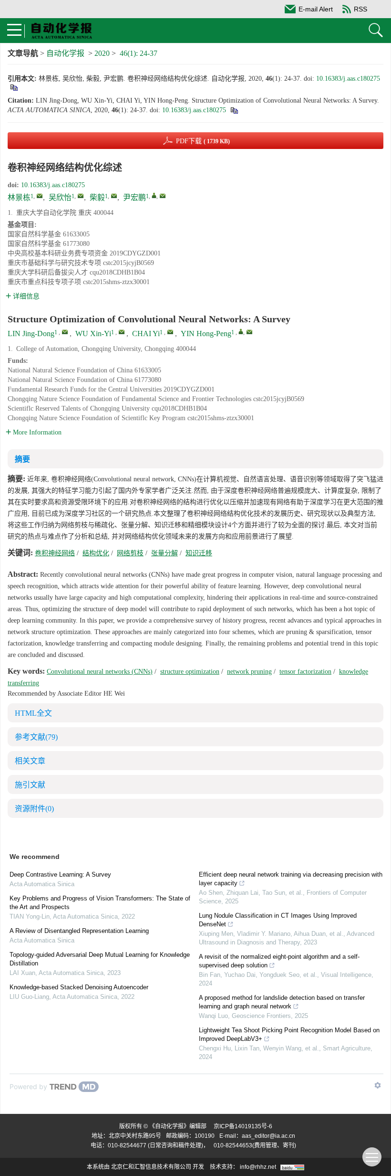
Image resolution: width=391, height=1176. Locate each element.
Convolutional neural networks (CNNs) (100, 671)
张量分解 (164, 553)
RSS (360, 9)
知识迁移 (198, 553)
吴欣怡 (60, 197)
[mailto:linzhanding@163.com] (39, 195)
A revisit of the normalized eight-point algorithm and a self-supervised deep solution (279, 961)
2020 (102, 53)
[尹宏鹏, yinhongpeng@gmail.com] (154, 195)
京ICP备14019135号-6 (243, 1126)
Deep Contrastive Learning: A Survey (60, 874)
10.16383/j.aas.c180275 (348, 78)
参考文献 (36, 737)
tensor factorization (305, 671)
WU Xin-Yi (93, 333)
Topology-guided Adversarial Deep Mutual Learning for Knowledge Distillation (100, 959)
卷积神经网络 (55, 553)
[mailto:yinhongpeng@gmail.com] (162, 195)
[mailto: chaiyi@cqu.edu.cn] (170, 331)
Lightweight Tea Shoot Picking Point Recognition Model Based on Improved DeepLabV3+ (289, 1034)
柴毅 (97, 197)
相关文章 (30, 761)
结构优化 (95, 553)
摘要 (22, 459)
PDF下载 (203, 141)
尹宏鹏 (134, 197)
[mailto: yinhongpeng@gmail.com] (249, 331)
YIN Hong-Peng (206, 333)
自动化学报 (65, 53)
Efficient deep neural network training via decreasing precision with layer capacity (290, 879)
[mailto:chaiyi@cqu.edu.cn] (114, 195)
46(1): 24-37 (138, 53)
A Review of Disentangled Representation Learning (79, 930)
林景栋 (19, 197)
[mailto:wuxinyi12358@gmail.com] (80, 195)
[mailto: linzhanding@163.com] (65, 331)
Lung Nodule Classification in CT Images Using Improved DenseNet (278, 920)
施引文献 (30, 785)
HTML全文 (33, 713)
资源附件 (34, 809)
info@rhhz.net (258, 1167)
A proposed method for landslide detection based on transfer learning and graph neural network (282, 1002)
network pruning (249, 671)
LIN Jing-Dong (31, 333)
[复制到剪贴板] (14, 87)
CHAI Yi (146, 333)
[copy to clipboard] (234, 110)
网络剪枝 (130, 553)
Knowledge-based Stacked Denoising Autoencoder (79, 987)
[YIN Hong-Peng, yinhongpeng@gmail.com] (240, 331)
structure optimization (189, 671)
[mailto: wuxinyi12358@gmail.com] (121, 331)
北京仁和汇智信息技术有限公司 (151, 1167)
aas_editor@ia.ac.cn (268, 1136)
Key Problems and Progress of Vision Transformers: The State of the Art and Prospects (100, 903)
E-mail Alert (315, 9)
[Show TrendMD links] (377, 1085)
